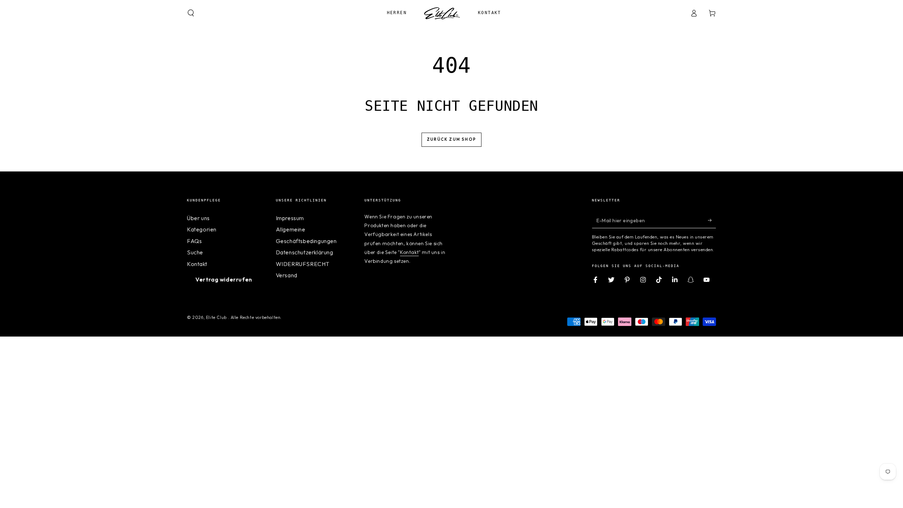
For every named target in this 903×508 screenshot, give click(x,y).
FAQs (194, 240)
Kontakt (197, 263)
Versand (286, 275)
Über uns (198, 218)
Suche (195, 252)
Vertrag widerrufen (223, 279)
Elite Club (217, 317)
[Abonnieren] (712, 220)
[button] (191, 13)
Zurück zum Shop (451, 139)
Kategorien (202, 229)
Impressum (290, 218)
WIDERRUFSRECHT (302, 263)
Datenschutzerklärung (304, 252)
